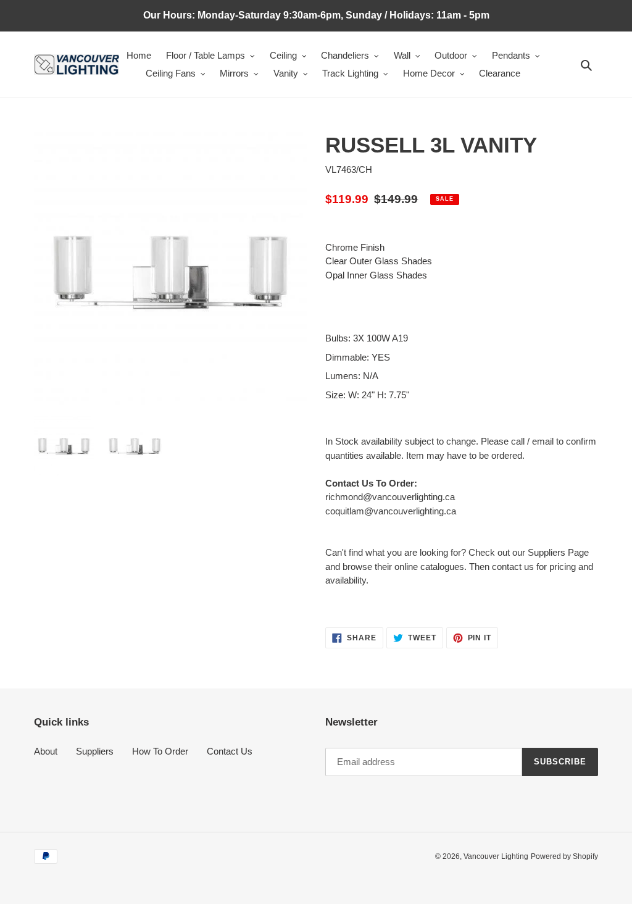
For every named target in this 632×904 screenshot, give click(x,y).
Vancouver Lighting (496, 856)
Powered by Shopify (564, 856)
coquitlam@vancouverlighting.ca (390, 511)
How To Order (160, 751)
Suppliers (95, 751)
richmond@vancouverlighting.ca (390, 497)
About (45, 751)
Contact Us (229, 751)
